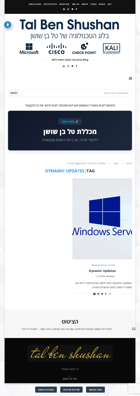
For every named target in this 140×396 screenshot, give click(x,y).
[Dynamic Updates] (102, 218)
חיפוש (14, 92)
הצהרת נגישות (35, 4)
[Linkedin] (64, 9)
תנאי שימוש (64, 4)
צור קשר (75, 4)
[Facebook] (76, 9)
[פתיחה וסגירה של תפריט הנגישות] (8, 25)
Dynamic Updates (102, 271)
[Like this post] (110, 293)
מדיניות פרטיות (50, 4)
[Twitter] (72, 9)
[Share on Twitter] (102, 293)
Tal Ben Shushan (106, 276)
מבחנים (102, 4)
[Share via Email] (94, 293)
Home (129, 163)
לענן (109, 4)
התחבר (93, 4)
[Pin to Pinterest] (98, 293)
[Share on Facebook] (105, 293)
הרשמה (85, 4)
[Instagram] (68, 9)
